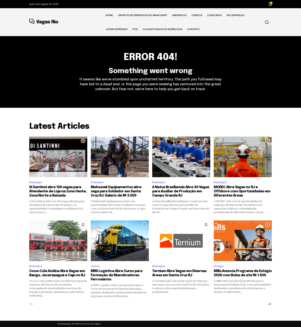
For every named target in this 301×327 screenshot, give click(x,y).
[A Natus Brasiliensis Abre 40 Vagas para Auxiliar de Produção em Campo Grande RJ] (181, 157)
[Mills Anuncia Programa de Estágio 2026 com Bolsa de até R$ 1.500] (243, 240)
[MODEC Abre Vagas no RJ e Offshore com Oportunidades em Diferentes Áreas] (243, 157)
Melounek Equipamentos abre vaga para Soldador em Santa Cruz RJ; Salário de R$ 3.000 (116, 191)
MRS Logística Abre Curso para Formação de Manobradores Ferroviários (116, 275)
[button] (267, 22)
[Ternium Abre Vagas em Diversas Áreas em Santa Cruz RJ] (181, 240)
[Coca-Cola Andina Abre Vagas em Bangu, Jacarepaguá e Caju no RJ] (58, 240)
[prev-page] (32, 304)
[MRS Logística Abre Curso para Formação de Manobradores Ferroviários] (120, 240)
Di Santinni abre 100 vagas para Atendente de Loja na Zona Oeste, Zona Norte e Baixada (58, 191)
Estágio (219, 266)
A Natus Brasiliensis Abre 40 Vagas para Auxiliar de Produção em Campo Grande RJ (180, 191)
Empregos (35, 182)
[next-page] (269, 304)
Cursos (95, 266)
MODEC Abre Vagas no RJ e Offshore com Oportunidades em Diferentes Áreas (242, 191)
